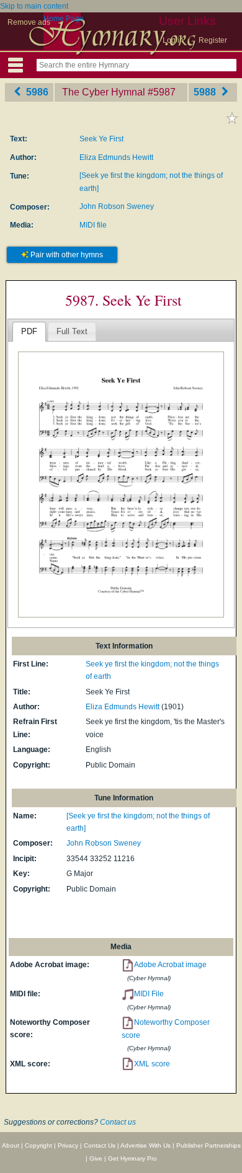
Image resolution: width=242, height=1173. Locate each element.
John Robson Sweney (116, 206)
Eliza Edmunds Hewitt (116, 157)
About (10, 1145)
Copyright (38, 1145)
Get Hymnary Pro (132, 1158)
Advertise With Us (145, 1145)
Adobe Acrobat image (170, 964)
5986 (36, 92)
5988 (206, 92)
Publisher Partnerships (208, 1145)
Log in (173, 40)
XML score (152, 1064)
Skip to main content (34, 6)
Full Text (71, 331)
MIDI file (93, 225)
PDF (29, 331)
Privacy (68, 1145)
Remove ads (28, 22)
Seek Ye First (101, 139)
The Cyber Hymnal (103, 92)
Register (213, 40)
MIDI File (149, 993)
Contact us (118, 1122)
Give (95, 1158)
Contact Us (99, 1145)
